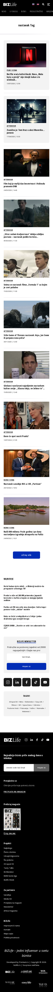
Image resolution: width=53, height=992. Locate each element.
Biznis (23, 11)
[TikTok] (36, 682)
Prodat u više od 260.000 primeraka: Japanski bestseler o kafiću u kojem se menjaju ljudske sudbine (23, 598)
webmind (25, 711)
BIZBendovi (9, 872)
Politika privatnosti (11, 937)
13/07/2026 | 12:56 (13, 84)
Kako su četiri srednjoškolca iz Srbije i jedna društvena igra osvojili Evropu (23, 617)
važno (32, 708)
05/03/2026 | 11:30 (10, 241)
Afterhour (11, 126)
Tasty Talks (9, 868)
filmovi (14, 705)
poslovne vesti (12, 708)
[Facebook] (26, 682)
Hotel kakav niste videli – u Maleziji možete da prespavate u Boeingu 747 (24, 587)
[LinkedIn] (17, 682)
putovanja (24, 708)
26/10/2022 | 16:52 (10, 488)
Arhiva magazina (10, 910)
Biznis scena (9, 480)
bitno (21, 702)
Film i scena (12, 70)
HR (20, 705)
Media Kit (8, 899)
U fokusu (14, 11)
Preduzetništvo (36, 11)
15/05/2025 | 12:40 (10, 392)
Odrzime (37, 705)
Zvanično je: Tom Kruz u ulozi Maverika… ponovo (26, 131)
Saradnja (7, 895)
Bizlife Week (9, 880)
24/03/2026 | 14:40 (10, 190)
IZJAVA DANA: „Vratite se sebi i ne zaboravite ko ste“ (24, 626)
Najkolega (8, 848)
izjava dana (27, 705)
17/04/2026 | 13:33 (13, 137)
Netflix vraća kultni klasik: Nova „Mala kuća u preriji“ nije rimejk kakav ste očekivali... (25, 77)
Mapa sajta (8, 933)
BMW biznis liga (10, 876)
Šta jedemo (8, 860)
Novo (4, 11)
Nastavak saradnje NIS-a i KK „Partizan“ (23, 483)
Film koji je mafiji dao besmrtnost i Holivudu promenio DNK (24, 185)
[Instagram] (8, 682)
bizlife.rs (17, 965)
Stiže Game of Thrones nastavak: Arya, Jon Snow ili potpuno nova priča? (26, 336)
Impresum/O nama (12, 925)
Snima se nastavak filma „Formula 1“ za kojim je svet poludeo (25, 286)
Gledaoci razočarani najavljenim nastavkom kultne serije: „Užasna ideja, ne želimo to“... (24, 387)
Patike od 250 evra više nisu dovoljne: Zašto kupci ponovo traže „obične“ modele (25, 608)
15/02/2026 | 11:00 (10, 291)
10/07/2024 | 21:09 (10, 440)
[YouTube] (45, 682)
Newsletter (8, 906)
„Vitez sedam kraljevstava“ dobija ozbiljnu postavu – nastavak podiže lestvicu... (24, 235)
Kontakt (7, 929)
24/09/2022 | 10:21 (10, 538)
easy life (39, 702)
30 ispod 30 (13, 702)
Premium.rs (24, 962)
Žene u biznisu (10, 852)
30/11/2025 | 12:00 (10, 342)
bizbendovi (29, 702)
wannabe (40, 708)
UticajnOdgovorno (11, 856)
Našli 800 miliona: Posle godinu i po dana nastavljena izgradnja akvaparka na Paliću (23, 533)
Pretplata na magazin (13, 903)
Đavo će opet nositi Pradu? (16, 436)
